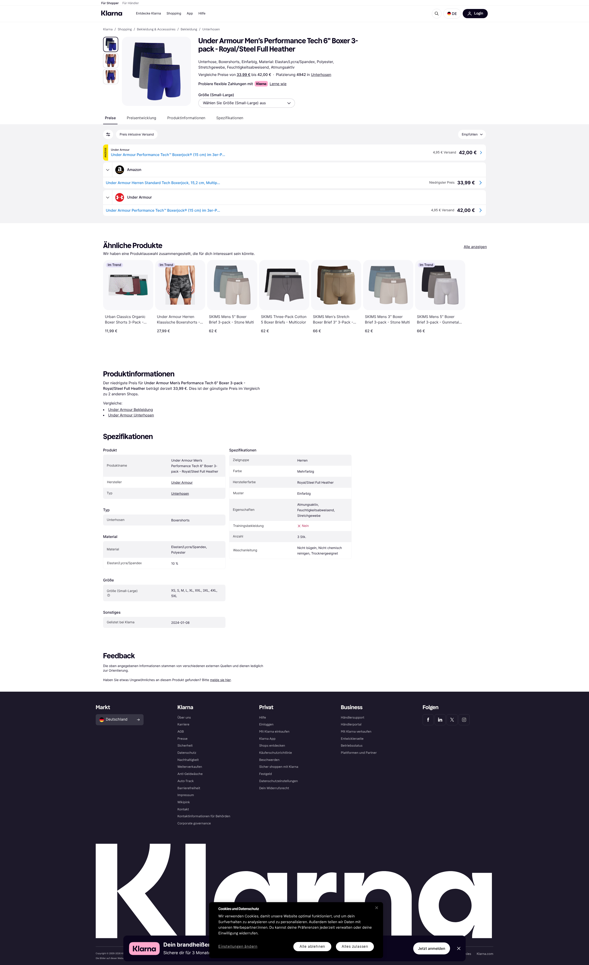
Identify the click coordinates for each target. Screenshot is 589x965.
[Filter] (108, 134)
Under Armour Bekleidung (130, 409)
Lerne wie (278, 83)
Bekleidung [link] (189, 29)
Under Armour (182, 483)
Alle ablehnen (312, 946)
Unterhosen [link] (211, 29)
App (190, 13)
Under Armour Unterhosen (131, 415)
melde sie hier (220, 680)
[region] (296, 930)
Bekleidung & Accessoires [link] (156, 29)
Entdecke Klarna (148, 13)
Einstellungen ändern (237, 947)
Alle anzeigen (475, 246)
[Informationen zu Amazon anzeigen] (107, 169)
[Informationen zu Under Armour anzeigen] (107, 197)
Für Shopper (110, 3)
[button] (452, 14)
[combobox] (246, 103)
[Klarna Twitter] (452, 719)
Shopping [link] (125, 29)
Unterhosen (321, 74)
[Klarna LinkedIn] (440, 719)
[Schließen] (377, 908)
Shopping (174, 13)
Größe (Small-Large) (216, 94)
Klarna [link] (108, 29)
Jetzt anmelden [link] (431, 948)
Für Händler (130, 3)
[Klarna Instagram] (464, 719)
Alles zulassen (355, 946)
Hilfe (201, 13)
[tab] (110, 117)
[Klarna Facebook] (428, 719)
